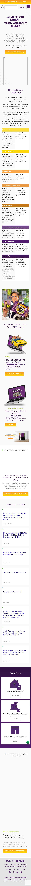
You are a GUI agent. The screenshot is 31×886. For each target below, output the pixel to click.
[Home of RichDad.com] (2, 6)
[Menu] (28, 6)
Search (22, 7)
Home (6, 864)
